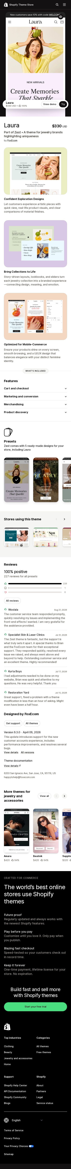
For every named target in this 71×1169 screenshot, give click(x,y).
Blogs (7, 1103)
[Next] (64, 519)
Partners (41, 1091)
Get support (13, 723)
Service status (44, 1103)
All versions (27, 752)
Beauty (8, 1052)
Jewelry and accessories (18, 1058)
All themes (32, 723)
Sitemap (9, 1154)
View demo (49, 104)
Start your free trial (35, 1006)
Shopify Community (15, 1097)
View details (11, 752)
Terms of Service (13, 1130)
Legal (39, 1097)
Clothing (9, 1046)
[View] (16, 538)
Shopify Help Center (15, 1085)
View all (44, 796)
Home (7, 1064)
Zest (17, 132)
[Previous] (56, 519)
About (39, 1085)
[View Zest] (45, 480)
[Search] (57, 4)
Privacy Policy (12, 1138)
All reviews (12, 600)
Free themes (43, 1052)
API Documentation (15, 1091)
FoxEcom (12, 140)
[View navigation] (64, 4)
